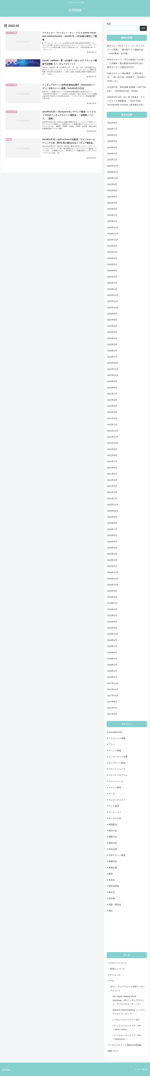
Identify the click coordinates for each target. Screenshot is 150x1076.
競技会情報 (114, 886)
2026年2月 (112, 153)
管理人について (117, 969)
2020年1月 (112, 566)
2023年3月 (112, 344)
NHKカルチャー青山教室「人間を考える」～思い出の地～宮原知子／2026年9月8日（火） (126, 77)
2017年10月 (112, 695)
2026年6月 (112, 135)
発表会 (112, 880)
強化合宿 (113, 843)
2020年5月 (112, 541)
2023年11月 (112, 301)
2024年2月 (112, 283)
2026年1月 (112, 159)
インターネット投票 (118, 757)
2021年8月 (112, 455)
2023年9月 (112, 314)
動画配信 (113, 824)
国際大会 (113, 837)
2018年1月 (112, 677)
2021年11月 (112, 437)
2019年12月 (112, 572)
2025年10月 (112, 178)
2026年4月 (112, 147)
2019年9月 (112, 591)
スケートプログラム (118, 775)
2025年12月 (112, 166)
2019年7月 (112, 603)
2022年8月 (112, 387)
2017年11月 (112, 689)
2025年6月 (112, 197)
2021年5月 (112, 474)
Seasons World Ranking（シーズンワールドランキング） (129, 1012)
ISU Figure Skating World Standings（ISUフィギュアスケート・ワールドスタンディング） (128, 1000)
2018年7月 (112, 646)
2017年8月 (112, 702)
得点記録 (113, 849)
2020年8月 (112, 523)
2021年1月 (112, 498)
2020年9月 (112, 517)
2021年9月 (112, 449)
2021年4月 (112, 480)
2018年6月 (112, 652)
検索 (109, 24)
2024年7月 (112, 252)
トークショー (115, 812)
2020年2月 (112, 560)
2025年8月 (112, 190)
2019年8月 (112, 597)
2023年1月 (112, 357)
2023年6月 (112, 326)
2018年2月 (112, 671)
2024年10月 (112, 240)
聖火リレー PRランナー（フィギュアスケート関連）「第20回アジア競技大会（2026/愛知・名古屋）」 (125, 50)
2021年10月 (112, 443)
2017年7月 (112, 708)
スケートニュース (117, 769)
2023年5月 (112, 332)
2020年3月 (112, 554)
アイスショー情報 (117, 738)
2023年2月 (112, 350)
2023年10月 (112, 307)
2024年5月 (112, 264)
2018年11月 (112, 634)
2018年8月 (112, 640)
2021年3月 (112, 486)
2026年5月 (112, 141)
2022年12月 (112, 363)
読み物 (112, 898)
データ (112, 794)
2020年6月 (112, 535)
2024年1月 (112, 289)
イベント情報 (115, 750)
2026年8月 (112, 123)
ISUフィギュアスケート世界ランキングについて (127, 988)
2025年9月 (112, 184)
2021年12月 (112, 431)
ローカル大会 (115, 818)
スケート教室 (115, 787)
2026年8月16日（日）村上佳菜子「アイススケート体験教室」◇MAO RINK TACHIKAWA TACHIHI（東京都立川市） (126, 101)
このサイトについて (117, 963)
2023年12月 (112, 295)
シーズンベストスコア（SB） (126, 1020)
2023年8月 (112, 320)
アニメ (112, 744)
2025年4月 (112, 203)
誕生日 (112, 892)
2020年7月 (112, 529)
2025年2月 (112, 215)
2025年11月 (112, 172)
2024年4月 (112, 270)
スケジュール (114, 975)
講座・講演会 (115, 904)
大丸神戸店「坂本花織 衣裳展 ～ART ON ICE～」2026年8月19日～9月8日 (126, 89)
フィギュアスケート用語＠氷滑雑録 (124, 1045)
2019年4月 (112, 622)
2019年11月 (112, 578)
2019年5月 (112, 615)
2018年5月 (112, 658)
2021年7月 (112, 461)
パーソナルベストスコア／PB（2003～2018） (126, 1028)
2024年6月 (112, 258)
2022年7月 (112, 394)
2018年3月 (112, 665)
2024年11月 (112, 233)
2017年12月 (112, 683)
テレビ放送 (114, 806)
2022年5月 (112, 406)
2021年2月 (112, 492)
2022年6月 (112, 400)
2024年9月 (112, 246)
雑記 (111, 911)
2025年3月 (112, 209)
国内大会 (113, 830)
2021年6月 (112, 468)
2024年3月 (112, 277)
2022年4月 (112, 412)
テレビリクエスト (117, 800)
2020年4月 (112, 548)
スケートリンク (116, 781)
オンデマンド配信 (117, 763)
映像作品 (113, 861)
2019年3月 (112, 628)
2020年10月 (112, 511)
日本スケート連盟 (117, 855)
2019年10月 (112, 584)
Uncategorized (115, 732)
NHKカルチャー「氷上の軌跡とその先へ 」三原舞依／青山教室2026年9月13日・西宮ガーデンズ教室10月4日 (126, 63)
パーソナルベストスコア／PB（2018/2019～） (126, 1037)
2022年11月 (112, 369)
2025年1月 (112, 221)
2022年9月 (112, 381)
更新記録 (113, 867)
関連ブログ (113, 1051)
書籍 (111, 874)
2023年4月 (112, 338)
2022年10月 (112, 375)
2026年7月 (112, 129)
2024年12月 (112, 227)
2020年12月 (112, 504)
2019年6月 (112, 609)
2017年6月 (112, 714)
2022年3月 (112, 418)
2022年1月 (112, 424)
